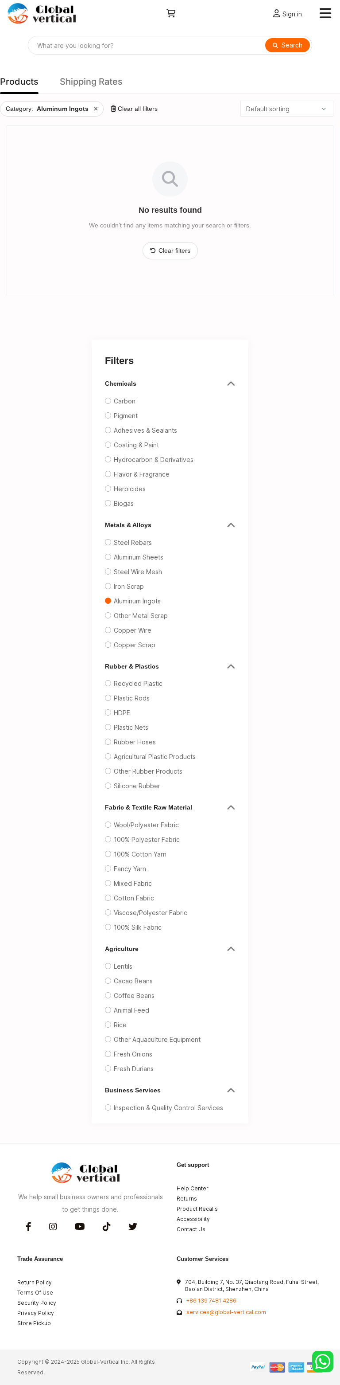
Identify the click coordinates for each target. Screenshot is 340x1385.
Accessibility (193, 1219)
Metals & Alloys (128, 524)
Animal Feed (131, 1010)
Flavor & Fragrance (142, 474)
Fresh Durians (134, 1068)
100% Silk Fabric (138, 927)
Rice (120, 1025)
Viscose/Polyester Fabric (150, 912)
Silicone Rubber (137, 786)
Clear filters (174, 250)
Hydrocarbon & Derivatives (153, 459)
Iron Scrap (129, 586)
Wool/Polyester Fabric (146, 825)
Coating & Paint (136, 445)
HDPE (122, 712)
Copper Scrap (134, 645)
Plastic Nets (131, 727)
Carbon (124, 401)
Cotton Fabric (134, 898)
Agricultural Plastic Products (155, 756)
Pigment (126, 415)
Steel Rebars (133, 542)
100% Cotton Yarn (140, 854)
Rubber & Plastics (132, 666)
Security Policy (36, 1302)
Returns (187, 1198)
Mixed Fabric (133, 883)
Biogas (124, 503)
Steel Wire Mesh (138, 571)
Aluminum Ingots (137, 601)
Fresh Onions (133, 1054)
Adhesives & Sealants (145, 430)
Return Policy (34, 1282)
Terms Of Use (35, 1292)
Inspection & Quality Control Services (168, 1107)
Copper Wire (132, 630)
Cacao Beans (133, 981)
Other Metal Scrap (141, 615)
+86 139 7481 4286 (211, 1300)
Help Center (193, 1188)
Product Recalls (197, 1208)
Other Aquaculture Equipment (157, 1039)
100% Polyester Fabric (147, 839)
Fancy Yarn (130, 868)
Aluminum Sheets (138, 557)
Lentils (123, 966)
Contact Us (191, 1229)
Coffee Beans (134, 995)
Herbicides (130, 489)
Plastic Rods (132, 698)
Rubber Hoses (135, 742)
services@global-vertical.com (226, 1312)
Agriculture (122, 948)
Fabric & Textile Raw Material (148, 807)
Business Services (133, 1090)
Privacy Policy (35, 1313)
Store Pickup (34, 1323)
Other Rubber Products (148, 771)
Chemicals (120, 383)
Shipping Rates (91, 81)
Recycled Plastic (138, 683)
